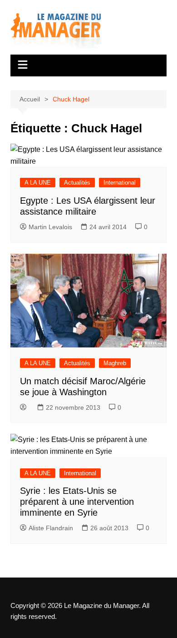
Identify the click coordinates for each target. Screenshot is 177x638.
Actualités (77, 182)
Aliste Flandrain (51, 528)
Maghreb (114, 363)
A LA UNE (38, 182)
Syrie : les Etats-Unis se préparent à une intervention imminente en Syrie (77, 501)
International (119, 182)
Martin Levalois (50, 227)
